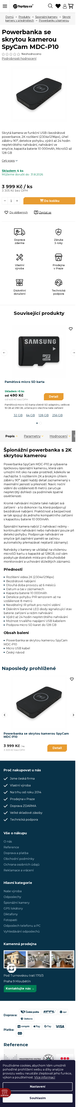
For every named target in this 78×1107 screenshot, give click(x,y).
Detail (53, 396)
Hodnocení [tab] (58, 436)
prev (4, 353)
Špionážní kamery (17, 902)
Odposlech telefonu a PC (22, 925)
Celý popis (8, 160)
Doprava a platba (16, 853)
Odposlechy (12, 897)
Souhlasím (38, 1098)
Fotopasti (10, 920)
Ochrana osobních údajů (22, 864)
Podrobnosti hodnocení (19, 58)
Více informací (44, 1077)
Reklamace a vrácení (19, 870)
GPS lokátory (13, 908)
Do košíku (51, 201)
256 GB (57, 415)
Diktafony (11, 914)
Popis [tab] (10, 436)
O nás (8, 841)
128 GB (43, 415)
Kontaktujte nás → (20, 988)
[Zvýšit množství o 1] (17, 200)
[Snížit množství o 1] (5, 200)
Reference (11, 847)
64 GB (30, 415)
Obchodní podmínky (19, 859)
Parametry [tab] (32, 436)
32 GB (18, 415)
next (74, 353)
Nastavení (37, 1086)
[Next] (73, 715)
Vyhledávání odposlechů (22, 931)
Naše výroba (13, 891)
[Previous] (4, 715)
